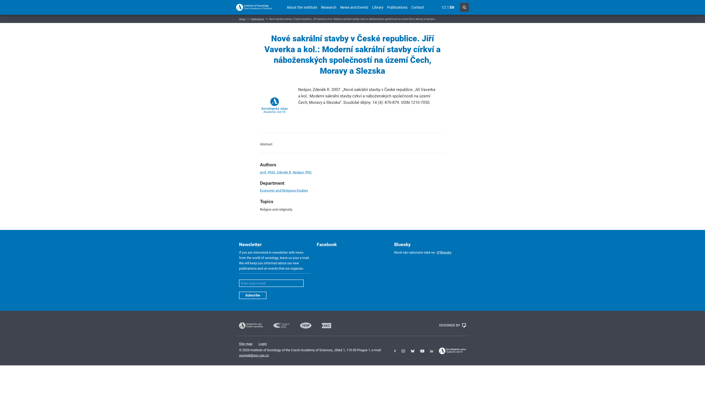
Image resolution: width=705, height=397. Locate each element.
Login (262, 344)
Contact (417, 7)
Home (242, 19)
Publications (397, 7)
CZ (444, 7)
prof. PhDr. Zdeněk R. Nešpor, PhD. (286, 172)
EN (452, 7)
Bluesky (445, 252)
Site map (246, 344)
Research (328, 7)
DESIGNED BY (450, 325)
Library (377, 7)
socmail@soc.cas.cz (254, 355)
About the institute (302, 7)
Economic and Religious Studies (284, 190)
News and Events (354, 7)
